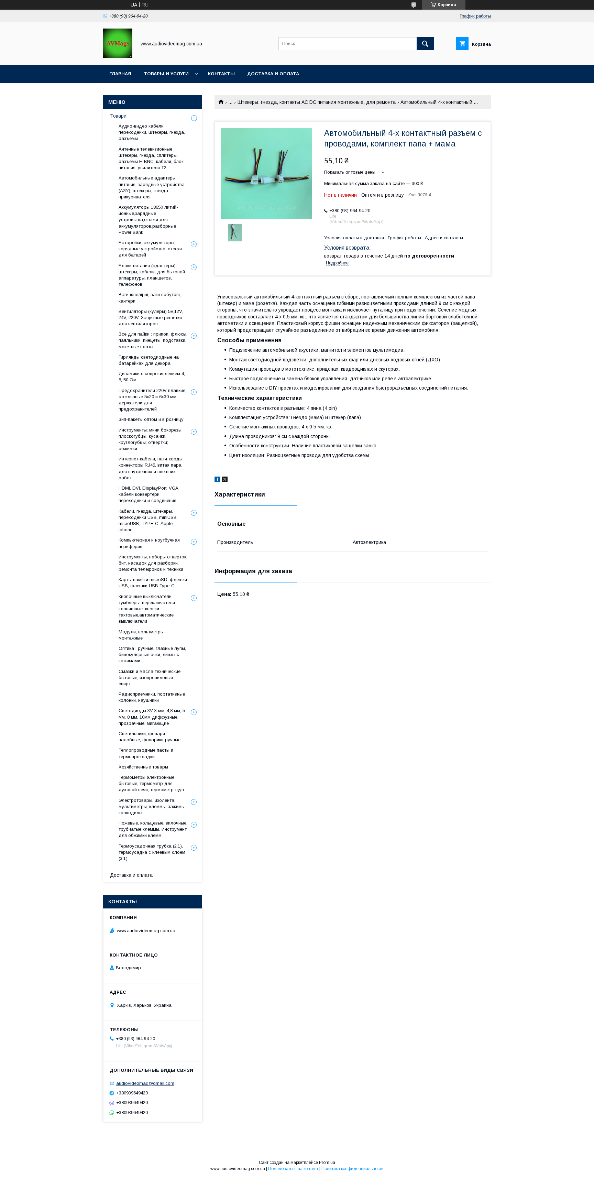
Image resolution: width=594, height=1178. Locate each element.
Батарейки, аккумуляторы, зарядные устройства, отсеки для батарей (150, 249)
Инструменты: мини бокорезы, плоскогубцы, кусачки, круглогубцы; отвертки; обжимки (151, 439)
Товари (118, 116)
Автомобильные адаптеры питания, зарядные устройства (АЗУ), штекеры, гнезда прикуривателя (152, 187)
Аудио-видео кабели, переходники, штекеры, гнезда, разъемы (152, 132)
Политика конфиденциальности (352, 1168)
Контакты (221, 73)
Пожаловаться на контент (293, 1168)
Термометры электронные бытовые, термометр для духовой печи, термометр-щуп (151, 783)
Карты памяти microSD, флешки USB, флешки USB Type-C (153, 582)
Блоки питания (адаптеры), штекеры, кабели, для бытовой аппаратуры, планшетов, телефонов (152, 275)
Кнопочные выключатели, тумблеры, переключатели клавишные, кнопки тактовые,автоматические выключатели (147, 609)
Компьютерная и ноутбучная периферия (149, 543)
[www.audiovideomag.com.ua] (117, 56)
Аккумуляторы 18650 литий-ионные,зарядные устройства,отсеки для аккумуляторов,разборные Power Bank (148, 220)
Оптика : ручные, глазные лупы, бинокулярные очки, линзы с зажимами (152, 654)
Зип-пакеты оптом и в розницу (151, 419)
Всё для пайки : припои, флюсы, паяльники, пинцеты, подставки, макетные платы (153, 340)
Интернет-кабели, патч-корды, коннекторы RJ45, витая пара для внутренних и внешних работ (151, 468)
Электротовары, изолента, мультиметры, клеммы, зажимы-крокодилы (152, 806)
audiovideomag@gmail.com (145, 1083)
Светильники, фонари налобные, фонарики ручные (149, 736)
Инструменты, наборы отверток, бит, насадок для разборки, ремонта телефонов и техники (153, 563)
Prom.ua (327, 1162)
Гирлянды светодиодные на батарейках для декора (149, 360)
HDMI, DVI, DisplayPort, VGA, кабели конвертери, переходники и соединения (149, 494)
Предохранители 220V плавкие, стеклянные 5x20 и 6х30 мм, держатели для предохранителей (152, 400)
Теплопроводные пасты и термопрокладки (146, 753)
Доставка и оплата (273, 73)
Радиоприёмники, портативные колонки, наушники (152, 697)
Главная (120, 73)
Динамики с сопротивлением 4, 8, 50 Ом (152, 376)
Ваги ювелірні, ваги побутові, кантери (150, 297)
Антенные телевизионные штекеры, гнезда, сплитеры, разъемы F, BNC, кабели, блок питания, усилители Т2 (151, 158)
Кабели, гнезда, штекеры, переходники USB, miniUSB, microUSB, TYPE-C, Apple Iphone (148, 521)
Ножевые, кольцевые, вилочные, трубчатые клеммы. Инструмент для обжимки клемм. (153, 829)
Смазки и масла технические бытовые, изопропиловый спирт (149, 677)
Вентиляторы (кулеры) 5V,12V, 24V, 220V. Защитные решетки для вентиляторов (151, 317)
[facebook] (217, 480)
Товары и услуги (166, 73)
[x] (225, 480)
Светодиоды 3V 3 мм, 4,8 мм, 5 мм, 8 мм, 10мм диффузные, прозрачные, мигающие (152, 717)
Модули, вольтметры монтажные (141, 635)
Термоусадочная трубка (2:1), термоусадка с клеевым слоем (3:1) (152, 852)
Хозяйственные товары (143, 767)
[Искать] (425, 43)
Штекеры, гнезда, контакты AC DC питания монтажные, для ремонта (317, 102)
